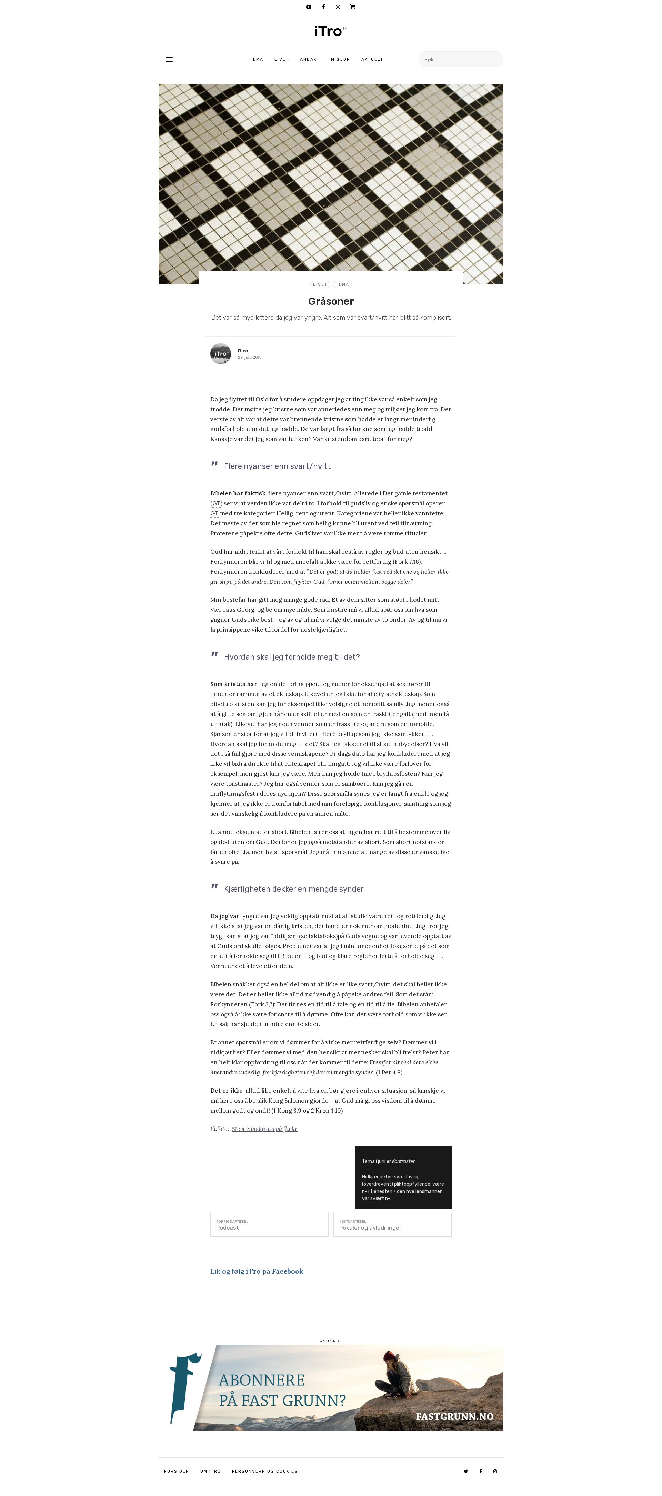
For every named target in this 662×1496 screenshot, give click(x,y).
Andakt (310, 59)
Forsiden (176, 1471)
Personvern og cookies (265, 1471)
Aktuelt (372, 59)
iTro (331, 31)
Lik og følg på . (257, 1271)
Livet (281, 59)
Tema (256, 59)
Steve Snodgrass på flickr (265, 1129)
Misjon (340, 59)
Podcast (227, 1227)
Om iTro (210, 1471)
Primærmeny (169, 59)
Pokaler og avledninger (370, 1227)
